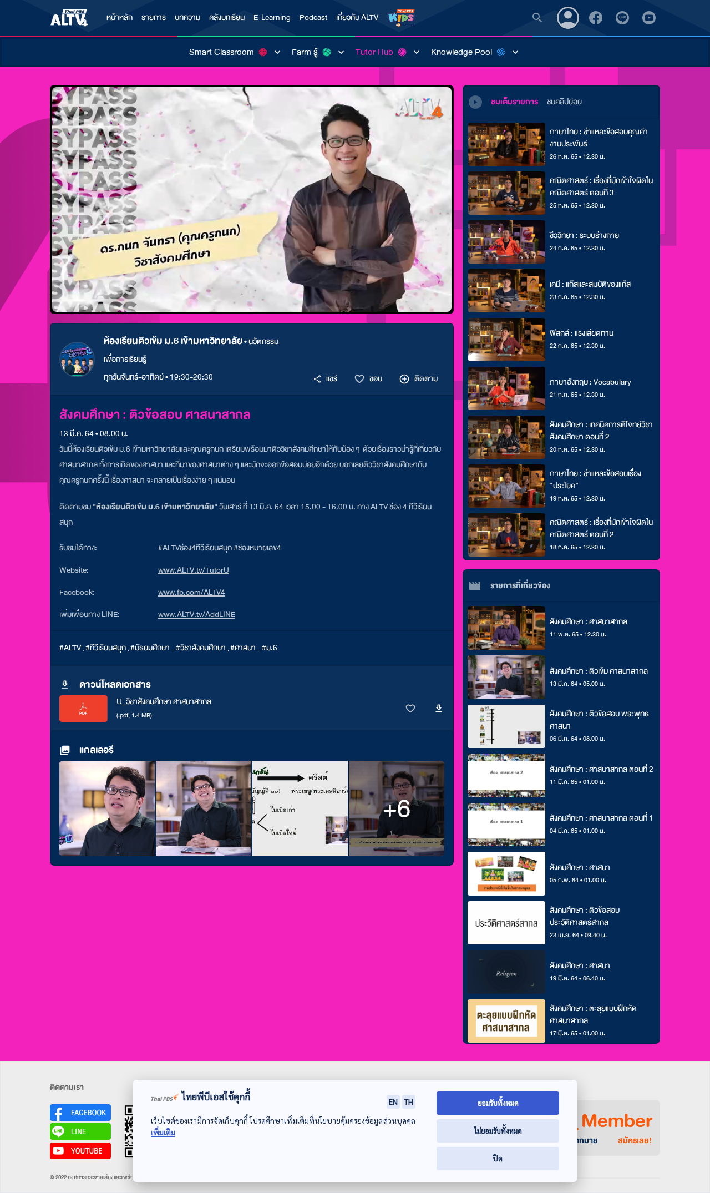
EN (393, 1101)
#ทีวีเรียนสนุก (105, 648)
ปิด (498, 1158)
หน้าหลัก (119, 17)
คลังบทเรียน (227, 17)
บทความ (187, 17)
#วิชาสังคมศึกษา (201, 648)
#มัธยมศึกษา (150, 648)
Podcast (313, 17)
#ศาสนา (243, 648)
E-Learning (272, 17)
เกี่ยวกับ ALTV (357, 17)
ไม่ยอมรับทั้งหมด (498, 1130)
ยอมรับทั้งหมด (498, 1103)
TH (408, 1101)
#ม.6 (269, 648)
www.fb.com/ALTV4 (191, 592)
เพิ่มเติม (163, 1132)
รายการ (153, 17)
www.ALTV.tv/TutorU (193, 570)
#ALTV (70, 648)
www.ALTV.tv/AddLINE (196, 614)
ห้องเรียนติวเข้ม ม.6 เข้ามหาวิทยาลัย (173, 341)
